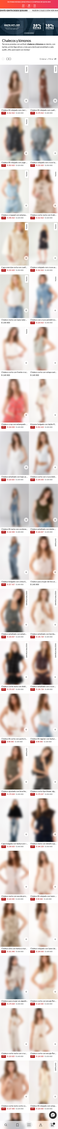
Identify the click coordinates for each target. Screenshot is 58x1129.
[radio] (4, 59)
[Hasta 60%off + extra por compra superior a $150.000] (29, 27)
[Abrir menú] (29, 1125)
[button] (6, 1125)
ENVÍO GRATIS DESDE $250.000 (36, 10)
